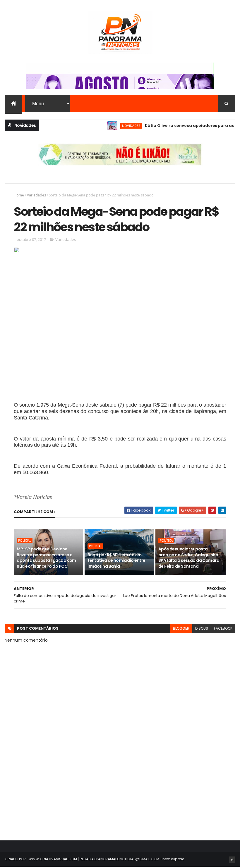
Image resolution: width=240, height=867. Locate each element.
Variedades (36, 195)
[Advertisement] (120, 783)
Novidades (121, 125)
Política (166, 540)
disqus (201, 628)
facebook (223, 628)
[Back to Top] (232, 859)
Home (19, 195)
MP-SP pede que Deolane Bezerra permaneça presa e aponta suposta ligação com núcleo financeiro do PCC (46, 557)
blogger (181, 628)
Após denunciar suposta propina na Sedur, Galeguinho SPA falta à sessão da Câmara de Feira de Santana (188, 557)
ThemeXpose (172, 858)
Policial (24, 540)
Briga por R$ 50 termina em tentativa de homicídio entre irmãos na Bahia (116, 560)
